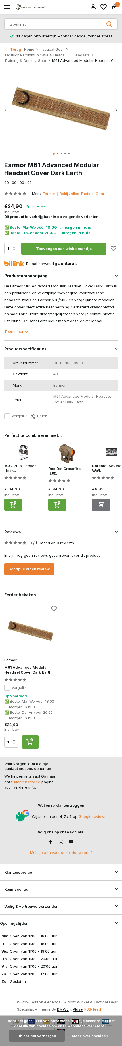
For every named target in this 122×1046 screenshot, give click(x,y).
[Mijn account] (93, 7)
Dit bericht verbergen (37, 1036)
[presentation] (5, 109)
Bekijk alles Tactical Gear (82, 193)
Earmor (49, 193)
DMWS (63, 1009)
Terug (15, 49)
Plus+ (78, 1009)
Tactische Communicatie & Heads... (35, 55)
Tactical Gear (52, 49)
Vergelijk (19, 416)
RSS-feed (92, 1009)
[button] (54, 154)
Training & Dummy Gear (25, 60)
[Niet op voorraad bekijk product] (101, 505)
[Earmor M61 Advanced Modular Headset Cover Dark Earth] (30, 631)
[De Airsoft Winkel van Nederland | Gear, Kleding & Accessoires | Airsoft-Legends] (30, 7)
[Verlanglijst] (103, 7)
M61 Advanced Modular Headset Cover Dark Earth (27, 669)
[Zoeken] (109, 24)
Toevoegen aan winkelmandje (64, 248)
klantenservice (27, 782)
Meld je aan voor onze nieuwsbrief (61, 852)
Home (29, 49)
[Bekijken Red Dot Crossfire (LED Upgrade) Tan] (67, 455)
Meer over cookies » (90, 1036)
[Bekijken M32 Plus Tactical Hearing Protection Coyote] (23, 453)
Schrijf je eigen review (29, 569)
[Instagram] (61, 842)
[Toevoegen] (13, 505)
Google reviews (92, 816)
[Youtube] (71, 842)
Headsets (81, 55)
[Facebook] (51, 842)
